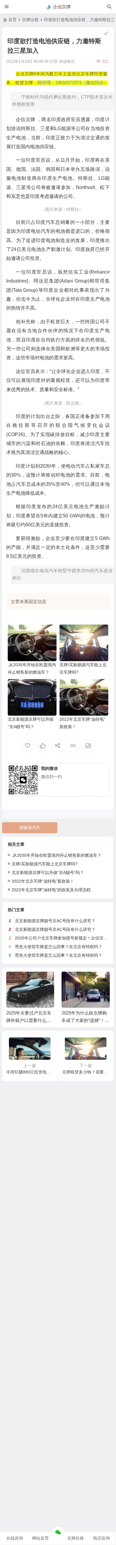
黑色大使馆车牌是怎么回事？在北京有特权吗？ (58, 946)
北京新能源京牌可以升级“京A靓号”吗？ (48, 872)
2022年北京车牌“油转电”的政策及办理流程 (51, 889)
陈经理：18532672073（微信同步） (72, 82)
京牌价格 (75, 1538)
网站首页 (40, 1538)
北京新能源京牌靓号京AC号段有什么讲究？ (55, 920)
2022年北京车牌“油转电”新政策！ (43, 881)
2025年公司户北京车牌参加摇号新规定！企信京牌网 (63, 938)
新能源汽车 (29, 827)
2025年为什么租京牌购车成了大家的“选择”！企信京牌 (85, 1020)
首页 (12, 19)
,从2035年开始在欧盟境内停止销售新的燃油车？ (56, 855)
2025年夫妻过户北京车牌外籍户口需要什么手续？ (28, 1020)
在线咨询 (14, 1538)
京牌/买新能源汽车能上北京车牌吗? (45, 864)
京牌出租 (30, 19)
